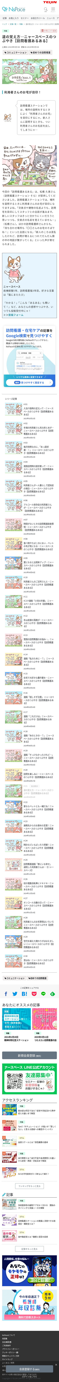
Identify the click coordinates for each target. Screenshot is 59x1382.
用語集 (4, 1338)
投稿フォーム (15, 314)
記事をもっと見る (29, 1248)
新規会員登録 (29, 1055)
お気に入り (14, 18)
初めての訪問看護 (42, 52)
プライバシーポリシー (10, 1349)
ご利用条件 (6, 1345)
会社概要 (5, 1342)
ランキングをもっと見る (29, 1186)
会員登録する (29, 1369)
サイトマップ (7, 1359)
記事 (5, 18)
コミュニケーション (17, 52)
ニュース (51, 18)
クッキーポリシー (9, 1352)
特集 (21, 24)
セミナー (25, 18)
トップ (4, 24)
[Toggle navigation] (53, 10)
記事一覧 (13, 24)
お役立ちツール (38, 18)
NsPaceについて (8, 1335)
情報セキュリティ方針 (10, 1356)
